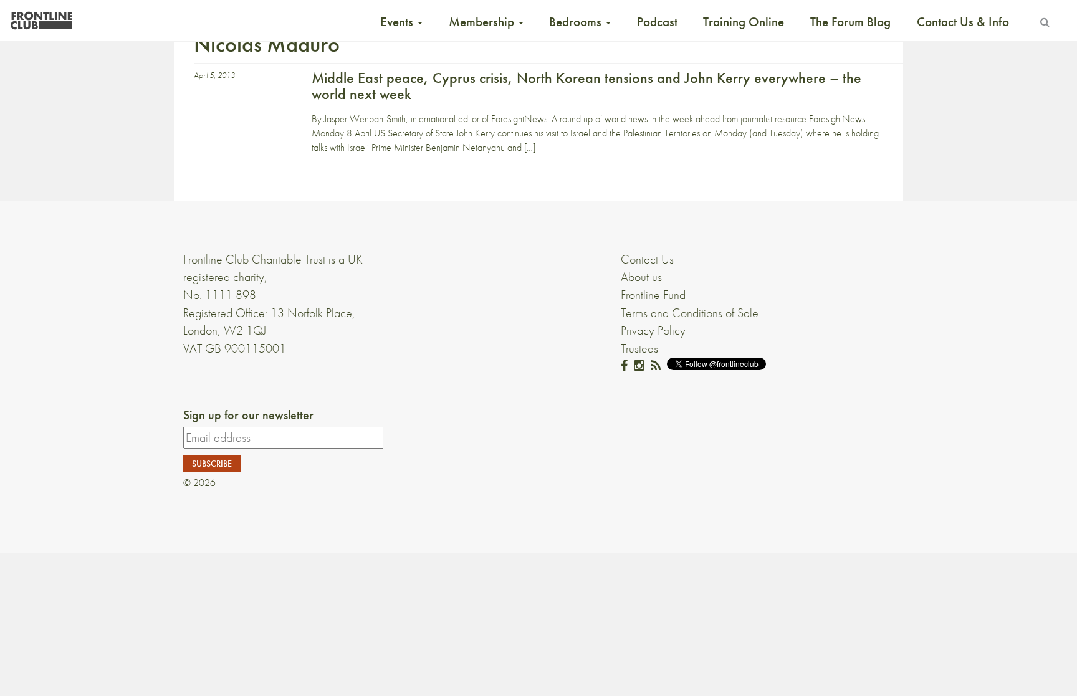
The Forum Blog (850, 22)
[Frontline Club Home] (41, 17)
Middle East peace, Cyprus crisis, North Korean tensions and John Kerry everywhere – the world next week (586, 85)
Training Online (743, 22)
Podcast (657, 22)
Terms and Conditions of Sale (690, 313)
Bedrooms (577, 22)
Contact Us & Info (963, 22)
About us (641, 277)
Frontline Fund (653, 295)
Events (398, 22)
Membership (483, 22)
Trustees (639, 348)
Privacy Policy (653, 330)
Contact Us (647, 259)
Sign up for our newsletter (248, 415)
